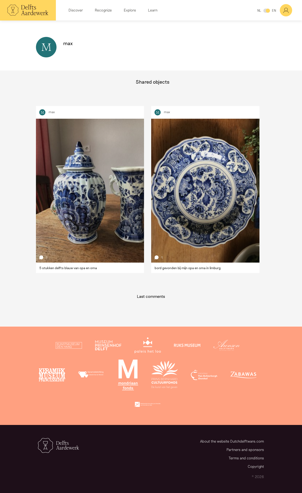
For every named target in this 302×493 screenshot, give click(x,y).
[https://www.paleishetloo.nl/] (147, 346)
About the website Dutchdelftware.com (232, 441)
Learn (153, 10)
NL (259, 10)
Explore (130, 10)
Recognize (103, 10)
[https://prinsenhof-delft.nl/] (108, 346)
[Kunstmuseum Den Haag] (69, 346)
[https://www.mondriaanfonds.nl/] (128, 376)
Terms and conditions (246, 458)
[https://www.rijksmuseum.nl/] (187, 346)
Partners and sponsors (245, 449)
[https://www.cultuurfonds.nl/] (164, 376)
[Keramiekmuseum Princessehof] (52, 376)
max (51, 112)
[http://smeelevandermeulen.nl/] (91, 376)
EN (274, 10)
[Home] (28, 10)
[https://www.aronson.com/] (226, 346)
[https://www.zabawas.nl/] (243, 376)
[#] (291, 10)
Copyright (256, 466)
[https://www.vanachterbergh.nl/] (204, 376)
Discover (75, 10)
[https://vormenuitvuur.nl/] (147, 405)
